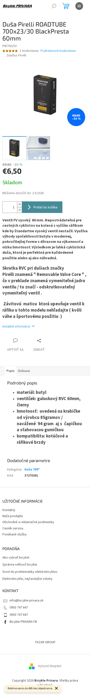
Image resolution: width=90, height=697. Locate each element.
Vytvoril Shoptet (49, 666)
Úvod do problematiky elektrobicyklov (30, 572)
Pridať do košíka (45, 207)
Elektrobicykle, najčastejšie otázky (27, 579)
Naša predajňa (12, 516)
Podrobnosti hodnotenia (58, 51)
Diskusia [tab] (24, 371)
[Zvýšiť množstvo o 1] (19, 204)
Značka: (16, 55)
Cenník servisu (12, 528)
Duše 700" (32, 469)
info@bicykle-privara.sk (26, 600)
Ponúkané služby (14, 534)
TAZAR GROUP (45, 642)
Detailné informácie (16, 326)
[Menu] (79, 6)
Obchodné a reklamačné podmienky (28, 522)
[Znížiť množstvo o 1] (19, 210)
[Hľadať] (54, 6)
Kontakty (8, 510)
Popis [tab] (10, 371)
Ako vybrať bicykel (15, 557)
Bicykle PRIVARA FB (23, 621)
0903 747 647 (19, 607)
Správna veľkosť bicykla (19, 564)
